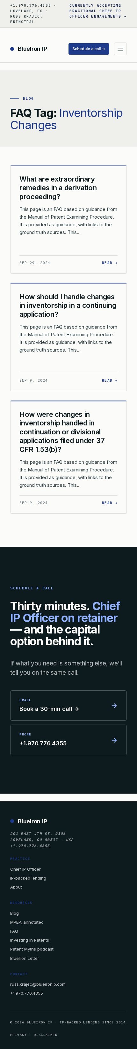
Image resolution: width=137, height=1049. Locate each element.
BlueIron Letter (24, 958)
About (16, 887)
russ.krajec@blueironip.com (38, 984)
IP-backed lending (28, 878)
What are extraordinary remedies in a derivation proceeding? (58, 188)
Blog (14, 913)
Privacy (18, 1035)
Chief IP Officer (25, 869)
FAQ (14, 931)
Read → (110, 262)
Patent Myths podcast (32, 949)
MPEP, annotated (27, 922)
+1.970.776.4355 (26, 993)
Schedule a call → (88, 48)
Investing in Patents (29, 940)
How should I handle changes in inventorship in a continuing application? (67, 305)
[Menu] (120, 49)
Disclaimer (45, 1035)
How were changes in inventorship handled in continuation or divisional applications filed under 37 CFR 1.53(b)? (62, 432)
